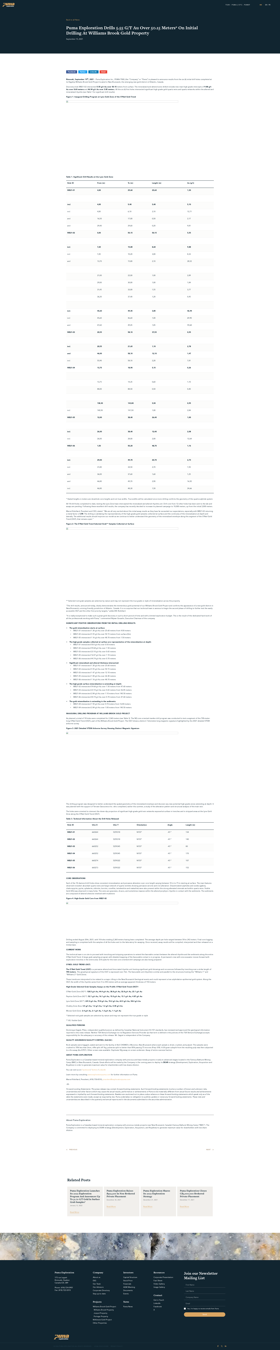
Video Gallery (159, 1284)
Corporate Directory (101, 1290)
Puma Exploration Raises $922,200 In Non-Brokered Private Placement (121, 1193)
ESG (94, 1281)
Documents (128, 1290)
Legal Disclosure (101, 1346)
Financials (127, 1284)
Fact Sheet (158, 1281)
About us (96, 1277)
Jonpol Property (100, 1313)
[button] (71, 71)
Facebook (158, 1307)
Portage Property (100, 1316)
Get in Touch (159, 1300)
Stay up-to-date (99, 1294)
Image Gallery (159, 1287)
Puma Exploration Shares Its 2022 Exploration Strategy (156, 1193)
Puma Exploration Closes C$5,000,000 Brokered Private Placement (193, 1193)
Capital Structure (130, 1277)
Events (126, 1294)
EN (266, 5)
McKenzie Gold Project (102, 1320)
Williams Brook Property (103, 1310)
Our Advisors (98, 1287)
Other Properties (100, 1323)
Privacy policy (117, 1346)
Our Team (97, 1284)
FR (269, 5)
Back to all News (73, 20)
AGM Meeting (129, 1287)
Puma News (128, 1307)
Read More (74, 1212)
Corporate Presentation (163, 1277)
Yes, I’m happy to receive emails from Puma (203, 1309)
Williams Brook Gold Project (104, 1307)
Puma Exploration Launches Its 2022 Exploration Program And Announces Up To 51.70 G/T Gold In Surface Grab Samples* (85, 1196)
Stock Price (127, 1281)
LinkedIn (102, 1070)
